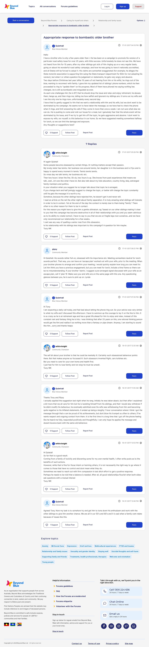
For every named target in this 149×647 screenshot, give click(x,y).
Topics (32, 6)
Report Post (88, 133)
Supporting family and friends (54, 557)
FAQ (58, 591)
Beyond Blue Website (14, 583)
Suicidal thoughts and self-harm (125, 551)
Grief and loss (85, 546)
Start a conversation (21, 20)
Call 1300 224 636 (119, 589)
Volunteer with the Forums (68, 606)
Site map (129, 643)
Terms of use (94, 643)
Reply (134, 133)
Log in (107, 6)
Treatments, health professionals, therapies (88, 557)
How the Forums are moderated (71, 596)
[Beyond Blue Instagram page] (118, 631)
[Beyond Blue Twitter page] (126, 631)
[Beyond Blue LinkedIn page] (133, 631)
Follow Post (70, 133)
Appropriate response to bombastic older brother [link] (68, 25)
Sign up (123, 6)
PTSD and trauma (126, 546)
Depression (72, 546)
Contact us (77, 643)
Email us (114, 613)
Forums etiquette (64, 601)
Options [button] (140, 20)
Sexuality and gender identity (83, 551)
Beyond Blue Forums (14, 6)
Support (138, 6)
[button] (46, 132)
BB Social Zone (57, 546)
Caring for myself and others (77, 20)
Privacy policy (112, 643)
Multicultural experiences (105, 546)
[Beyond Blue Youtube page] (111, 631)
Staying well (103, 551)
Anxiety (45, 546)
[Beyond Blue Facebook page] (104, 631)
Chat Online (116, 601)
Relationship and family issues (109, 20)
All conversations (48, 6)
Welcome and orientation (120, 557)
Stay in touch (57, 631)
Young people (48, 562)
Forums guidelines (69, 6)
